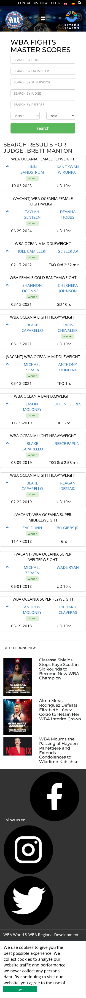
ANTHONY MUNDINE (67, 367)
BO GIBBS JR (68, 527)
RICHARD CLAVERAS (68, 609)
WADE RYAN (68, 567)
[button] (7, 166)
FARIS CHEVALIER (68, 327)
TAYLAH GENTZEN (32, 214)
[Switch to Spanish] (73, 2)
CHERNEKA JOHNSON (68, 288)
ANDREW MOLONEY (32, 609)
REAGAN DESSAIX (67, 485)
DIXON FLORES (67, 404)
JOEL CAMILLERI (32, 251)
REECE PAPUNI (68, 443)
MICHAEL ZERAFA (32, 367)
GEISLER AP (68, 251)
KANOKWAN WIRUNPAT (68, 169)
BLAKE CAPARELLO (32, 327)
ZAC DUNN (32, 527)
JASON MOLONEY (32, 406)
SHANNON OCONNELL (32, 288)
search (43, 128)
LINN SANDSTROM (32, 169)
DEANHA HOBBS (68, 214)
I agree (20, 989)
